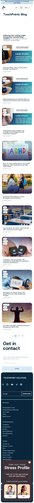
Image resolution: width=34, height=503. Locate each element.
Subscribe (27, 394)
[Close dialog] (29, 462)
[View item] (3, 384)
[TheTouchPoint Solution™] (4, 7)
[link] (17, 471)
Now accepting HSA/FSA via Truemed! (17, 1)
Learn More (17, 3)
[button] (16, 7)
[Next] (22, 335)
